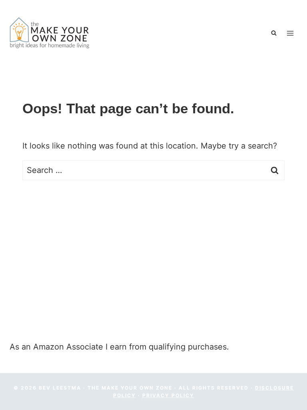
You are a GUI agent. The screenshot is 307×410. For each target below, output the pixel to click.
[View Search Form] (275, 33)
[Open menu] (290, 33)
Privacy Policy (168, 395)
